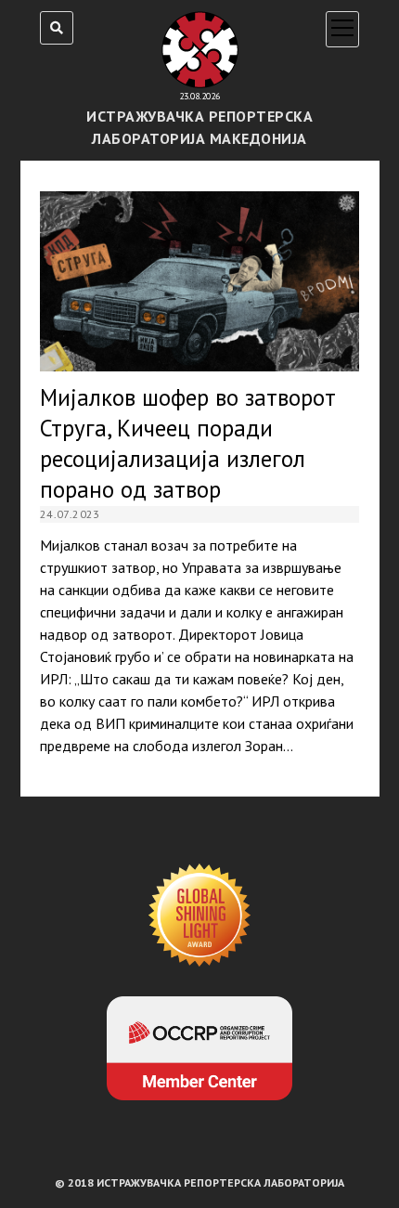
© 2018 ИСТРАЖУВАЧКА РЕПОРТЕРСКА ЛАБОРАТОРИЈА (199, 1182)
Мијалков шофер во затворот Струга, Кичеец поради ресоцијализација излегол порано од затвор (199, 281)
